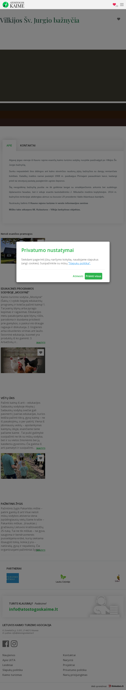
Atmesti (78, 276)
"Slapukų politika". (79, 263)
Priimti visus (93, 276)
